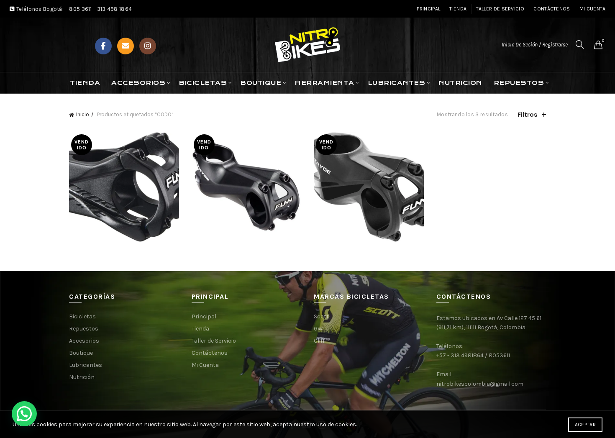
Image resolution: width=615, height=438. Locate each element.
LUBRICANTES (396, 83)
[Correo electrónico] (125, 46)
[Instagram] (147, 46)
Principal (428, 9)
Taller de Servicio (500, 9)
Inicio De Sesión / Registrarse (535, 44)
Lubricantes (85, 365)
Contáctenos (551, 9)
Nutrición (82, 377)
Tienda (457, 9)
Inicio (82, 114)
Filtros (528, 114)
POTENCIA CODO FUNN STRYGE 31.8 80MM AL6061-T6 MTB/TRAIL (246, 174)
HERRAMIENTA (324, 83)
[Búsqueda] (580, 44)
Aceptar (585, 425)
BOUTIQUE (260, 83)
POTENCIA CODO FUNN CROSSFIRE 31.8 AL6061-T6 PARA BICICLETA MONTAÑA (123, 174)
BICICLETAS (203, 83)
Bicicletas (82, 316)
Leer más (124, 230)
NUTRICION (460, 83)
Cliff (319, 340)
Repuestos (83, 328)
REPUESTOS (519, 83)
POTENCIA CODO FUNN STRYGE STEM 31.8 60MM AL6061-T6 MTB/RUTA (368, 174)
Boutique (81, 352)
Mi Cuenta (592, 9)
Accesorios (138, 83)
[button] (24, 413)
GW (318, 328)
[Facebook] (103, 46)
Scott (321, 316)
